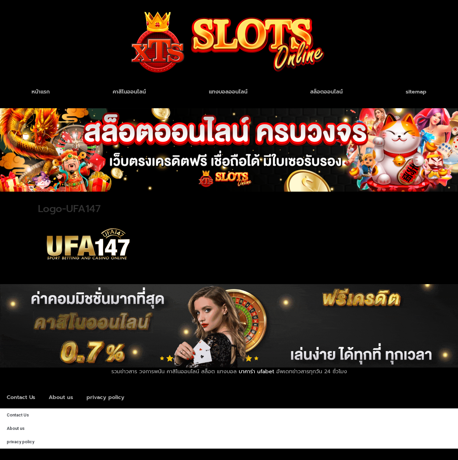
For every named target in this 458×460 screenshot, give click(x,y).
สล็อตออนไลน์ (326, 92)
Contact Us (21, 397)
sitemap (416, 92)
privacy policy (105, 397)
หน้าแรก (41, 92)
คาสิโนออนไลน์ (129, 92)
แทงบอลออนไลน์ (228, 92)
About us (61, 397)
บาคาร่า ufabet (256, 372)
